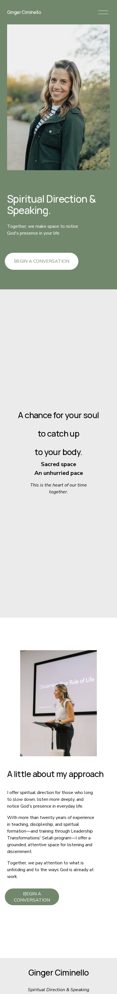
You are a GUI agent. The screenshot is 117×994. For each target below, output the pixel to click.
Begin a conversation (41, 261)
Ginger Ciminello (24, 12)
